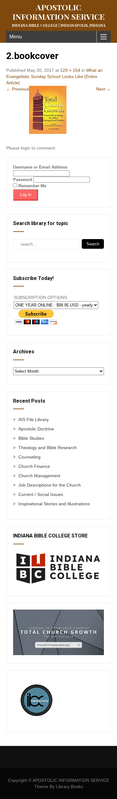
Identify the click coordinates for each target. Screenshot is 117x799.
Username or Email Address (40, 167)
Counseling (29, 456)
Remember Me (31, 186)
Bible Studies (31, 438)
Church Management (39, 475)
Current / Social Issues (40, 494)
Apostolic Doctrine (36, 428)
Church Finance (34, 466)
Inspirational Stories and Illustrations (54, 503)
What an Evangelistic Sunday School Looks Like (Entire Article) (54, 76)
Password (22, 179)
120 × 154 (70, 70)
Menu (15, 36)
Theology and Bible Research (47, 447)
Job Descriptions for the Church (49, 485)
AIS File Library (33, 419)
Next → (103, 88)
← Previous (17, 88)
